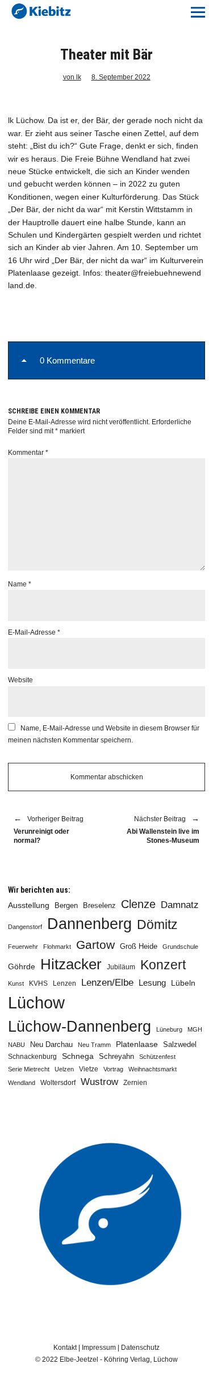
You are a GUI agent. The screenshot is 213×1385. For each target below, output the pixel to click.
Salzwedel (180, 1044)
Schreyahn (116, 1056)
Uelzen (64, 1069)
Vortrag (113, 1069)
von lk (72, 77)
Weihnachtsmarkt (152, 1069)
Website (20, 680)
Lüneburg (169, 1029)
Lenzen (64, 983)
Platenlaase (137, 1044)
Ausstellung (28, 905)
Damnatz (180, 904)
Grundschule (180, 946)
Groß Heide (138, 947)
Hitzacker (71, 964)
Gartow (95, 944)
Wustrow (99, 1081)
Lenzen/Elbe (107, 982)
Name (19, 584)
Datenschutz (140, 1348)
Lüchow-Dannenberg (79, 1026)
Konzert (163, 964)
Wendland (21, 1082)
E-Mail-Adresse (34, 632)
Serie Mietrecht (28, 1069)
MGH (194, 1029)
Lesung (152, 982)
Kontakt (65, 1348)
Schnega (78, 1056)
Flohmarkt (57, 946)
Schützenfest (157, 1056)
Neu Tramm (94, 1044)
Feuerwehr (23, 946)
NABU (16, 1044)
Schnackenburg (32, 1057)
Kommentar (28, 453)
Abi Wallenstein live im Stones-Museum (159, 830)
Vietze (88, 1069)
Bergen (66, 905)
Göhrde (21, 966)
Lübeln (183, 983)
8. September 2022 (121, 77)
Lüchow (36, 1002)
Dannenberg (89, 923)
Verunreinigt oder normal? (48, 830)
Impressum (99, 1348)
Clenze (138, 904)
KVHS (38, 983)
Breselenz (99, 906)
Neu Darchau (51, 1044)
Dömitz (157, 925)
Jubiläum (121, 967)
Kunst (16, 983)
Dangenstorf (25, 926)
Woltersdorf (58, 1082)
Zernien (135, 1083)
